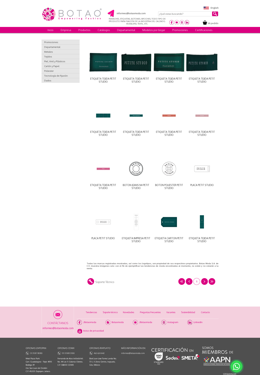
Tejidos (48, 56)
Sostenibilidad (188, 312)
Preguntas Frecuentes (150, 312)
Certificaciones (203, 30)
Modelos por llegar (153, 30)
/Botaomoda (89, 322)
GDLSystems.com (229, 374)
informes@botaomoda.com (133, 353)
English (214, 7)
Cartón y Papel (51, 66)
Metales (48, 51)
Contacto (205, 312)
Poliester (49, 71)
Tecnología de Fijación (56, 75)
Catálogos (104, 30)
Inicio (50, 30)
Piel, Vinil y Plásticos (54, 61)
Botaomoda (118, 322)
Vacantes (170, 312)
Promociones (180, 30)
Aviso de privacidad (93, 330)
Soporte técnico (110, 312)
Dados (47, 80)
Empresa (66, 30)
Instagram (172, 322)
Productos (84, 30)
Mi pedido (213, 23)
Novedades (128, 312)
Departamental (126, 30)
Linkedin (198, 322)
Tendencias (91, 312)
